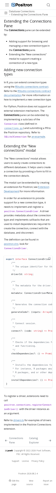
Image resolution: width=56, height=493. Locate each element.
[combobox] (49, 5)
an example (38, 136)
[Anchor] (15, 74)
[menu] (7, 4)
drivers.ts (18, 420)
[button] (6, 13)
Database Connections (22, 11)
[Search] (48, 5)
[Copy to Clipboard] (49, 258)
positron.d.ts (11, 244)
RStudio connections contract (31, 86)
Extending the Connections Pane (29, 14)
